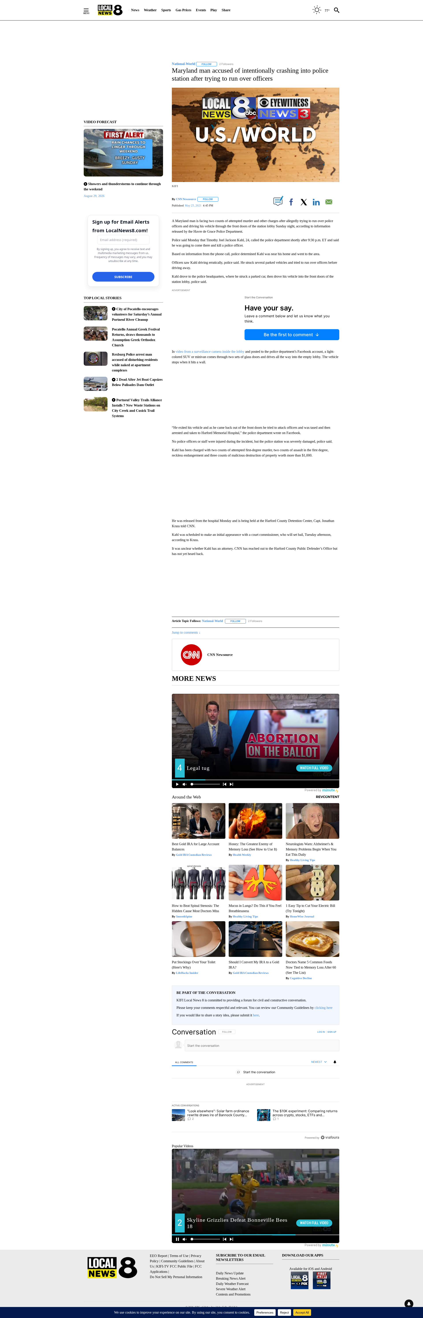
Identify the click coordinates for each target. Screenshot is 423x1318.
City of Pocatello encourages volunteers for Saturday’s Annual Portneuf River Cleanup (136, 314)
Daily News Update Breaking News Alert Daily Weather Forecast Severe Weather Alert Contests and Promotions (233, 1283)
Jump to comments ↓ (186, 632)
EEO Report (158, 1256)
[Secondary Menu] (89, 10)
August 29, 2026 (94, 196)
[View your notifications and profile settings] (334, 1062)
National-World (212, 621)
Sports (166, 10)
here (256, 1015)
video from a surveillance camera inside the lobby (210, 351)
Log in (321, 1031)
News (135, 10)
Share (226, 10)
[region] (255, 1084)
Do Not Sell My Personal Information (176, 1277)
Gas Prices (183, 10)
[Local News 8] (110, 10)
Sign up (331, 1031)
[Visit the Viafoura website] (330, 1137)
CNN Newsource (186, 199)
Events (201, 10)
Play (213, 10)
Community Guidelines (177, 1261)
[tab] (184, 1062)
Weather (150, 10)
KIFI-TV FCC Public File (174, 1266)
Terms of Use (179, 1256)
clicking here (323, 1008)
